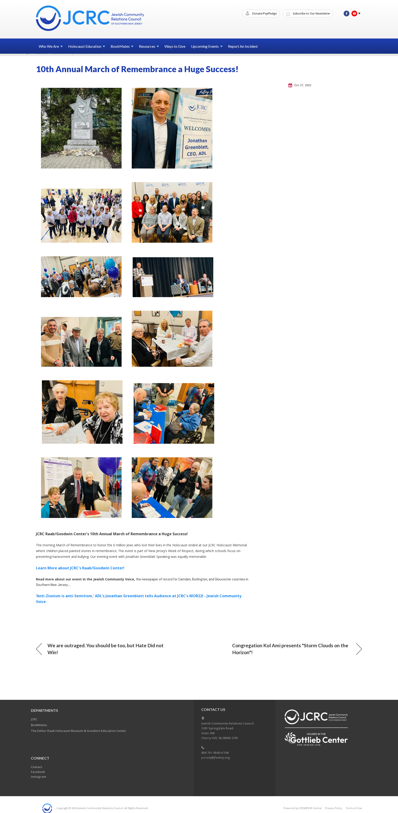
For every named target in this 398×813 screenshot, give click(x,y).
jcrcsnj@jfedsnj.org (215, 757)
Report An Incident (243, 46)
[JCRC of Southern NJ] (90, 19)
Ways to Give (174, 46)
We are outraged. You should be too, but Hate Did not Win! (105, 648)
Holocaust (84, 46)
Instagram (38, 777)
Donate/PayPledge (264, 13)
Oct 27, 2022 (302, 85)
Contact (36, 767)
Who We (49, 46)
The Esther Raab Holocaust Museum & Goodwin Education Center (78, 731)
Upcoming (205, 46)
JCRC (34, 719)
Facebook (38, 772)
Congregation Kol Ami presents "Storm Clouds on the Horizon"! (290, 648)
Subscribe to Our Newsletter (311, 13)
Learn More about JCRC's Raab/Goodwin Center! (80, 568)
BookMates (39, 725)
